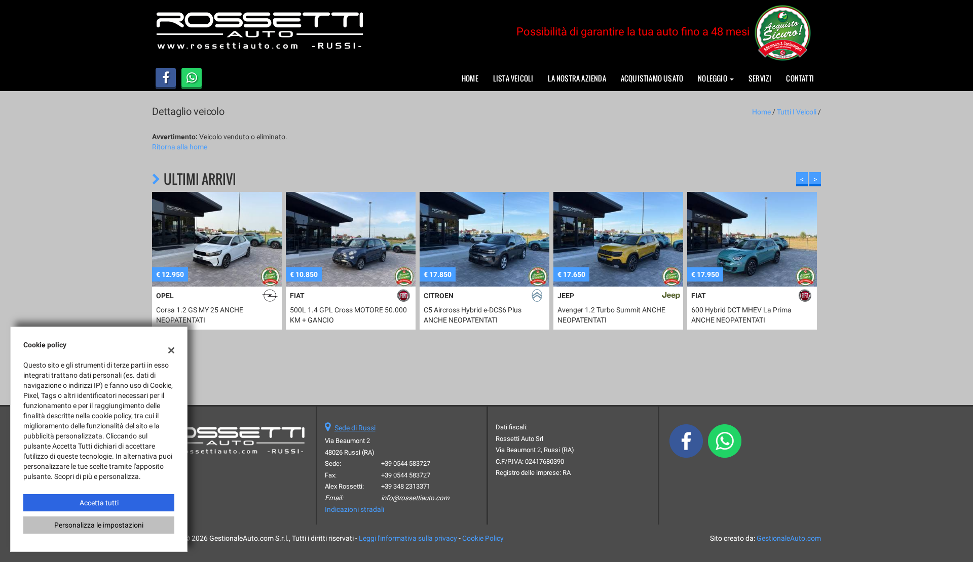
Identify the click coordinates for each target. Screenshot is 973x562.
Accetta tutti (99, 503)
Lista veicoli (513, 78)
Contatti (800, 78)
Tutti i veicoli (796, 112)
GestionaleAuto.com (789, 538)
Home (470, 78)
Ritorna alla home (179, 147)
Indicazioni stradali (354, 509)
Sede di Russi (355, 428)
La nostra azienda (577, 78)
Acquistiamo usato (652, 78)
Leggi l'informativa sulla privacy (408, 538)
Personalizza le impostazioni (98, 525)
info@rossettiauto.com (415, 498)
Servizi (760, 78)
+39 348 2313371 (405, 486)
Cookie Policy (483, 538)
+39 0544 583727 (405, 463)
